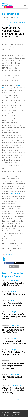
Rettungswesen (7, 22)
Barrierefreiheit (10, 1)
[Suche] (22, 5)
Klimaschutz (6, 20)
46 (13, 400)
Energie (16, 17)
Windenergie (7, 25)
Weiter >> (19, 400)
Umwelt (16, 22)
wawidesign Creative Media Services (13, 412)
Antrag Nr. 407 (10, 255)
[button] (9, 263)
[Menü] (25, 5)
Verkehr (22, 22)
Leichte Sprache (18, 1)
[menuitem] (10, 1)
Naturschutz (15, 20)
